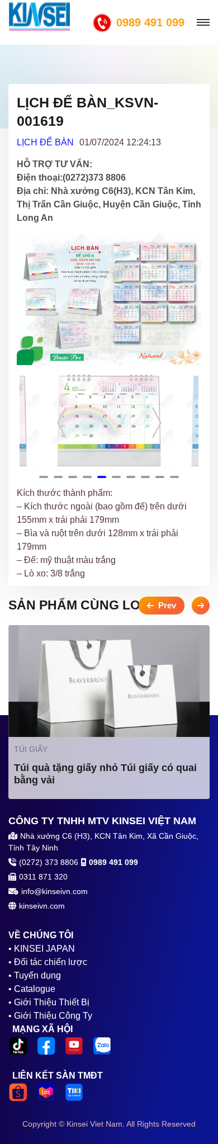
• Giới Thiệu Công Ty (50, 1015)
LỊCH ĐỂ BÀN (45, 142)
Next (156, 422)
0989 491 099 (150, 22)
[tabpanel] (109, 420)
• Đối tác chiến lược (47, 962)
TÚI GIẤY (31, 749)
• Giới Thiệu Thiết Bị (48, 1002)
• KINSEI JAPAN (41, 948)
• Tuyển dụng (34, 975)
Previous (61, 422)
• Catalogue (31, 989)
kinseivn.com (42, 905)
